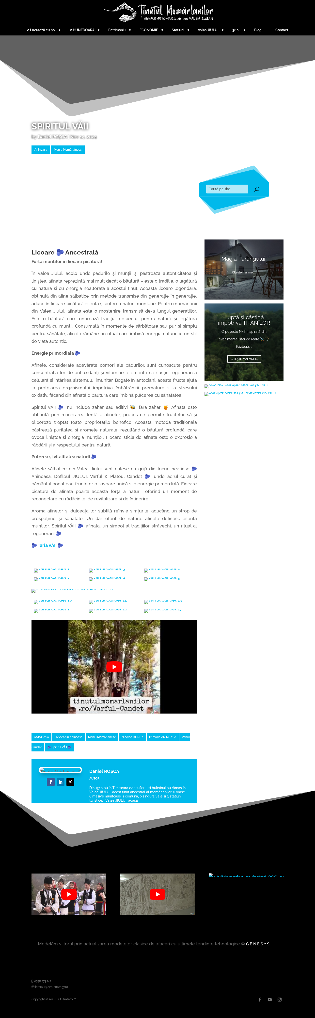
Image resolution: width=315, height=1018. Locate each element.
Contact (281, 30)
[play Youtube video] (114, 666)
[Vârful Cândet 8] (107, 577)
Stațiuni (178, 30)
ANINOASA (41, 737)
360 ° (236, 30)
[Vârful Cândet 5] (107, 568)
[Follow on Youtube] (270, 999)
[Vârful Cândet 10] (53, 600)
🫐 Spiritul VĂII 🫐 (59, 747)
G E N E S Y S (257, 944)
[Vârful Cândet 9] (162, 577)
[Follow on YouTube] (70, 782)
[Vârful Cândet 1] (51, 568)
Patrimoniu (117, 30)
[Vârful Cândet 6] (162, 568)
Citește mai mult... (244, 359)
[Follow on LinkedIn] (60, 782)
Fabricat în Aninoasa (68, 737)
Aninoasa (40, 149)
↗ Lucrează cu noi (40, 30)
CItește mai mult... (244, 272)
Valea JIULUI (208, 30)
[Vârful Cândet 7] (52, 577)
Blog (258, 30)
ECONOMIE (149, 30)
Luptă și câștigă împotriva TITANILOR (244, 320)
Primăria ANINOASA (162, 737)
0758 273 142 (42, 981)
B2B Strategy (64, 999)
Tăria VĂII (47, 545)
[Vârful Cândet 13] (163, 600)
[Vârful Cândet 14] (53, 608)
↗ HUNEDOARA (81, 30)
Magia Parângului (244, 258)
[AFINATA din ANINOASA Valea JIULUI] (72, 588)
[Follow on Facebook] (51, 782)
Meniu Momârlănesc (68, 149)
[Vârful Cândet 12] (108, 600)
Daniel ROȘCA (52, 136)
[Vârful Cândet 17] (163, 608)
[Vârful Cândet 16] (108, 608)
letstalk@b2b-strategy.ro (51, 987)
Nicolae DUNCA (132, 737)
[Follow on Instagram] (280, 999)
